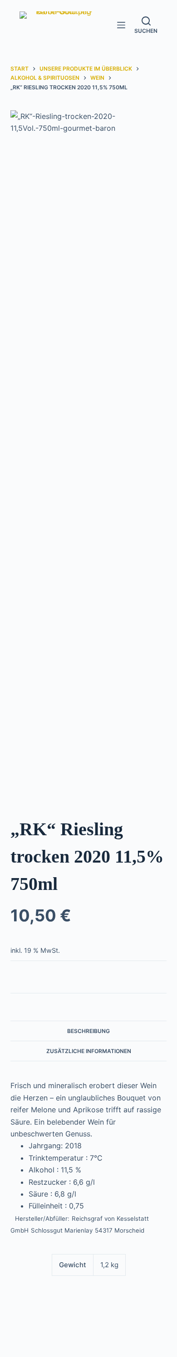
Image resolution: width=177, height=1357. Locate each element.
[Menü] (121, 25)
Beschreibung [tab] (88, 1031)
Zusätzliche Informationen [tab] (88, 1051)
